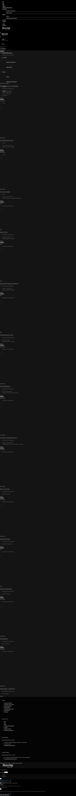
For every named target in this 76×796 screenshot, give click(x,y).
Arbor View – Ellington (7, 689)
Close (6, 772)
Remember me (4, 783)
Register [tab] (4, 776)
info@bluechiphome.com (9, 745)
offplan (7, 52)
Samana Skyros (5, 539)
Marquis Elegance (6, 589)
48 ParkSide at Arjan (6, 140)
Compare (2, 772)
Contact (4, 20)
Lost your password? (12, 783)
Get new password (4, 795)
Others (3, 14)
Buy (3, 1)
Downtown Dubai (8, 703)
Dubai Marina (7, 707)
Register (4, 25)
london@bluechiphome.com (10, 758)
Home (3, 39)
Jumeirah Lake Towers (9, 704)
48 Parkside (4, 639)
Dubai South (7, 710)
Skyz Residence (5, 386)
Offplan (4, 6)
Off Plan (6, 727)
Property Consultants (8, 730)
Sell (3, 3)
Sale (4, 52)
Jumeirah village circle (9, 709)
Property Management (7, 7)
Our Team (4, 9)
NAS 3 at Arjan (4, 489)
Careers (4, 21)
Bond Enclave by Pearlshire (9, 86)
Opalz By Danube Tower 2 (8, 438)
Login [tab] (3, 774)
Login (3, 23)
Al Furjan (6, 711)
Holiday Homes (7, 728)
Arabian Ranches (8, 706)
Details (1, 97)
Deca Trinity (4, 232)
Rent (3, 4)
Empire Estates (5, 192)
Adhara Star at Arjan (6, 335)
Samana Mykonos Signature (9, 283)
